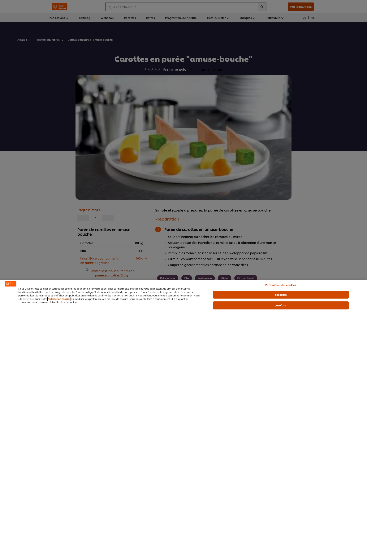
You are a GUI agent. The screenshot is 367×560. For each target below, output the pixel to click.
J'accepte (281, 294)
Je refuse (280, 305)
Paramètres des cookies (280, 285)
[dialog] (183, 420)
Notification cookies (59, 298)
